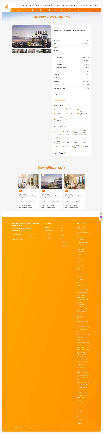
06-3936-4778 (18, 235)
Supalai (79, 406)
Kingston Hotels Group (83, 327)
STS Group (80, 340)
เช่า (33, 5)
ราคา (46, 10)
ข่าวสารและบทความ (71, 5)
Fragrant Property (82, 359)
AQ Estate (79, 271)
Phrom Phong (65, 244)
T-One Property (81, 263)
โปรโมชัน (56, 5)
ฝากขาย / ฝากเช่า (47, 5)
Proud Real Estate (82, 362)
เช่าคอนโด (47, 227)
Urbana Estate (81, 277)
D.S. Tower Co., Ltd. (82, 285)
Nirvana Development (83, 321)
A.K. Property (80, 364)
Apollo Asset (80, 260)
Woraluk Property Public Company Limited (82, 354)
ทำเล (37, 10)
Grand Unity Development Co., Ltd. (83, 348)
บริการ (62, 5)
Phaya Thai (64, 241)
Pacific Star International (80, 238)
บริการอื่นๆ (48, 238)
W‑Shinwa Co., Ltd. (82, 367)
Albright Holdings (82, 370)
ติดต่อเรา (88, 5)
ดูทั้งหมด (83, 423)
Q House (79, 337)
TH (97, 5)
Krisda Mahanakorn (82, 227)
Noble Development (82, 417)
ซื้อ (30, 5)
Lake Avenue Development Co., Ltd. (83, 289)
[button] (31, 36)
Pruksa (79, 400)
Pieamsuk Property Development (82, 396)
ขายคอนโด (48, 224)
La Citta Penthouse (82, 293)
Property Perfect (81, 403)
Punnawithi (64, 247)
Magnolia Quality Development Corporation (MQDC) (82, 297)
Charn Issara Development (81, 251)
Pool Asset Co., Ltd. (82, 387)
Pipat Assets (80, 280)
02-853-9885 (17, 237)
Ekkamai (63, 236)
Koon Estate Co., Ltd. (83, 324)
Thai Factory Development (81, 303)
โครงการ (38, 5)
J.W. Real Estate (81, 268)
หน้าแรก (25, 5)
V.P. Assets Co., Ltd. (82, 390)
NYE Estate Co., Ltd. (82, 373)
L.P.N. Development (82, 274)
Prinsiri (79, 257)
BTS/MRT (27, 10)
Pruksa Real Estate (82, 393)
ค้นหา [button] (95, 10)
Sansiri (79, 414)
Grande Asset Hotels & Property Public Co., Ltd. (83, 378)
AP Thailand (80, 411)
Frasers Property (81, 230)
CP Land (79, 254)
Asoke (62, 233)
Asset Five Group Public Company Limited (83, 308)
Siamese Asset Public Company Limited (83, 383)
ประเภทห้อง (56, 10)
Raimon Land (80, 420)
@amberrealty (34, 235)
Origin (78, 409)
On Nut (63, 238)
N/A (78, 282)
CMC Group (80, 266)
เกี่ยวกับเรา (81, 5)
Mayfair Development (83, 242)
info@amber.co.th (18, 239)
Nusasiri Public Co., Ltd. (83, 334)
